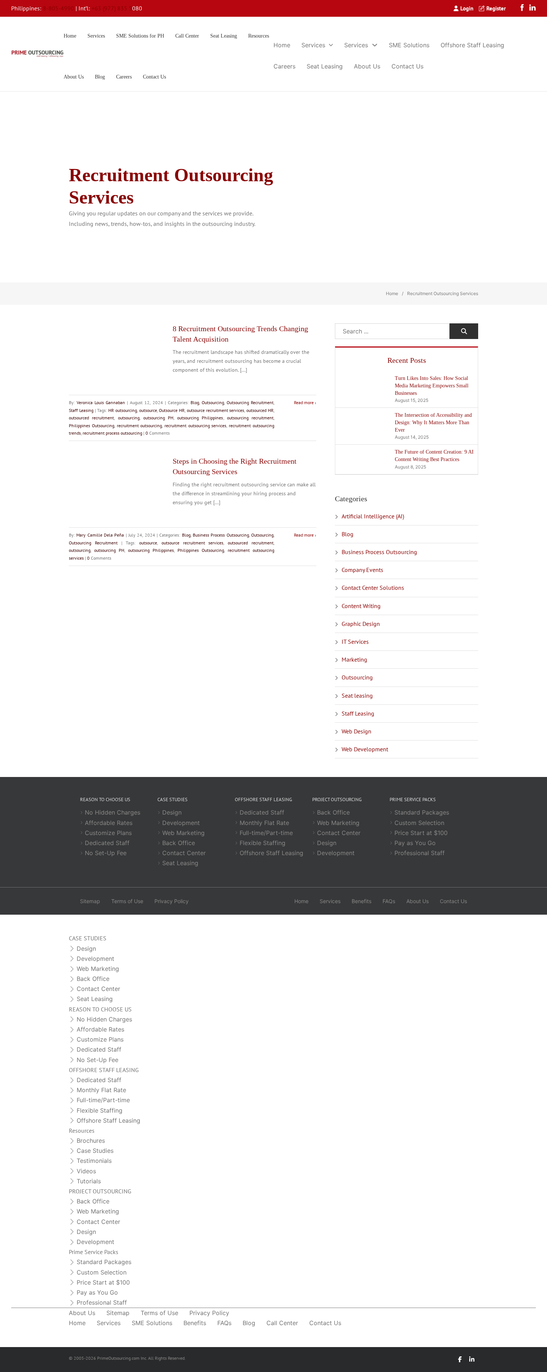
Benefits (361, 901)
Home (70, 36)
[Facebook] (524, 8)
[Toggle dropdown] (331, 45)
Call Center (187, 36)
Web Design (356, 731)
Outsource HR (172, 410)
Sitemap (90, 901)
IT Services (355, 641)
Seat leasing (357, 695)
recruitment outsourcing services (195, 425)
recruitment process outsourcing (112, 433)
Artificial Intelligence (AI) (373, 516)
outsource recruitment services (215, 410)
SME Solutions (409, 45)
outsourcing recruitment (250, 417)
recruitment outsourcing (139, 425)
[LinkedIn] (532, 8)
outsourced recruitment (91, 417)
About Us (74, 77)
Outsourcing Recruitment (250, 402)
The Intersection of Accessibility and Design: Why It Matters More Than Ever (433, 422)
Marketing (354, 659)
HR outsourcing (122, 410)
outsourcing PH (158, 417)
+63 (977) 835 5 (112, 8)
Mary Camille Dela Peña (100, 535)
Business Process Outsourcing (221, 535)
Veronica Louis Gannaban (101, 402)
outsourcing (129, 417)
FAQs (389, 901)
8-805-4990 (58, 8)
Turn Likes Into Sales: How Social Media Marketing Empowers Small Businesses (431, 385)
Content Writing (361, 606)
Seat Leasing (223, 36)
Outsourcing (213, 402)
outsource (148, 410)
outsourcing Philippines (200, 417)
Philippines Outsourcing (91, 425)
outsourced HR (260, 410)
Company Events (362, 569)
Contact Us (154, 77)
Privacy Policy (171, 901)
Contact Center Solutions (373, 587)
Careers (124, 77)
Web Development (365, 749)
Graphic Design (361, 623)
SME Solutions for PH (140, 36)
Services (96, 36)
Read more (304, 402)
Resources (258, 36)
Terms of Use (127, 901)
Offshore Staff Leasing (472, 45)
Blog (100, 77)
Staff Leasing (81, 410)
